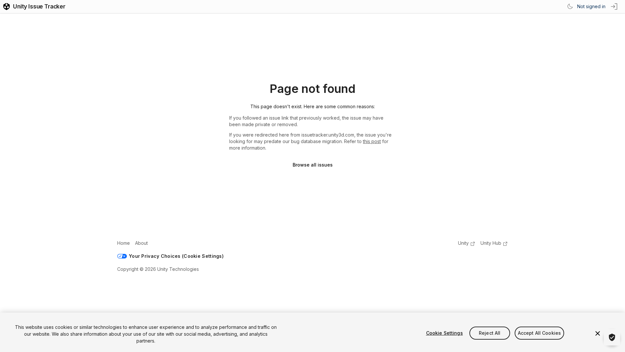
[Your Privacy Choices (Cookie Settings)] (612, 337)
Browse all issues (313, 165)
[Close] (598, 333)
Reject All (489, 333)
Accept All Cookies (539, 333)
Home (123, 243)
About (141, 243)
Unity (463, 243)
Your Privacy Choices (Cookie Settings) (176, 256)
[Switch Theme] (570, 6)
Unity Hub (490, 243)
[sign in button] (614, 6)
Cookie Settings (444, 333)
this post (372, 141)
